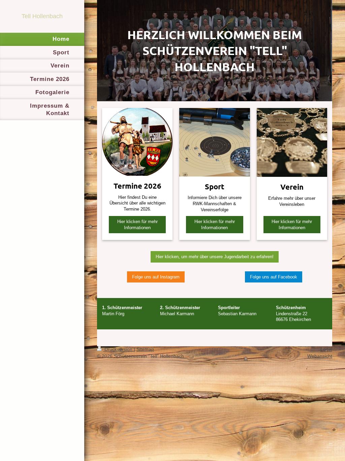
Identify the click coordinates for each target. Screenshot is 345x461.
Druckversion (118, 349)
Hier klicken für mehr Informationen (137, 224)
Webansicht (319, 356)
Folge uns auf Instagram (156, 276)
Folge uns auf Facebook (273, 276)
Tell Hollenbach (42, 16)
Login (326, 349)
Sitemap (145, 349)
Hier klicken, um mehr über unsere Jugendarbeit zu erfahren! (215, 256)
